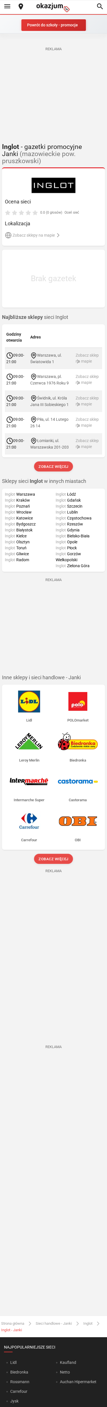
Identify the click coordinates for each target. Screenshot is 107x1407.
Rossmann (19, 1381)
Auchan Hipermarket (78, 1381)
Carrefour (18, 1391)
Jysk (14, 1401)
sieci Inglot (35, 317)
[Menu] (7, 7)
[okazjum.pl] (54, 7)
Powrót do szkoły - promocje (52, 25)
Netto (65, 1372)
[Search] (99, 7)
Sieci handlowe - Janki (54, 1323)
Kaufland (68, 1362)
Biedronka (19, 1372)
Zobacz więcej (53, 466)
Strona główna (12, 1323)
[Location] (20, 7)
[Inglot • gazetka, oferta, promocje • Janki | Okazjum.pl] (53, 185)
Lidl (13, 1362)
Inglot (87, 1323)
